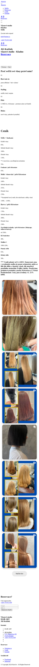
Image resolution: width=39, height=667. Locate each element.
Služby (7, 8)
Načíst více (19, 573)
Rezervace (8, 10)
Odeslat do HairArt (7, 610)
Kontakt (7, 13)
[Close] (1, 22)
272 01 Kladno (9, 636)
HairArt (3, 1)
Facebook (8, 659)
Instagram (7, 661)
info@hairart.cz (5, 36)
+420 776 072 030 (6, 40)
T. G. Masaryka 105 (11, 634)
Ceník (6, 11)
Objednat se (8, 648)
